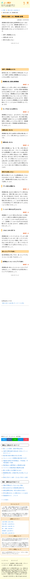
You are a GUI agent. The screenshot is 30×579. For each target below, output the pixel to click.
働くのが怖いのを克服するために (12, 470)
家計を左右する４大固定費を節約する (13, 488)
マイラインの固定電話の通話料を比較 (13, 467)
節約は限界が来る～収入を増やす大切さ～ (15, 490)
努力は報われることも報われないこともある (15, 493)
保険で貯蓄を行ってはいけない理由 (13, 485)
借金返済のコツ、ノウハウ (10, 495)
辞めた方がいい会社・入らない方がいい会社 (15, 477)
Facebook (9, 439)
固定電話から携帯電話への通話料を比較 (14, 465)
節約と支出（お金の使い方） (8, 526)
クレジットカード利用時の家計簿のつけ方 (15, 458)
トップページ (5, 560)
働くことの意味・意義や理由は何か (13, 448)
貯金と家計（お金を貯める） (8, 524)
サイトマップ (14, 560)
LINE (15, 439)
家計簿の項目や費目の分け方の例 (12, 455)
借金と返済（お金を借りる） (8, 533)
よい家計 (7, 3)
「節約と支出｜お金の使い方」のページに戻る (12, 303)
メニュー (27, 4)
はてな (20, 439)
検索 (24, 4)
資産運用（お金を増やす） (8, 530)
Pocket (26, 439)
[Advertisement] (15, 55)
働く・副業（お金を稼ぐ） (8, 528)
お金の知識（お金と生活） (8, 521)
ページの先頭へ (5, 499)
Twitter (4, 439)
